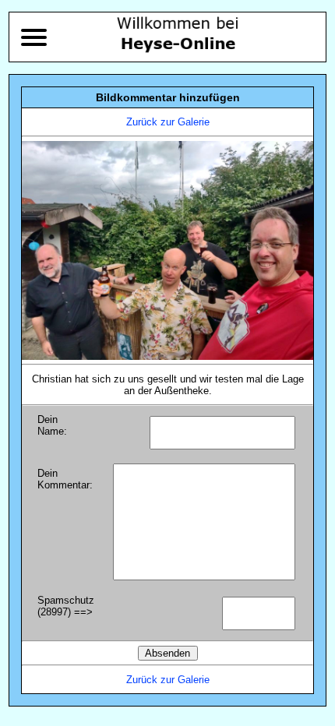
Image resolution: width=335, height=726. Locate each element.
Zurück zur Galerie (168, 122)
